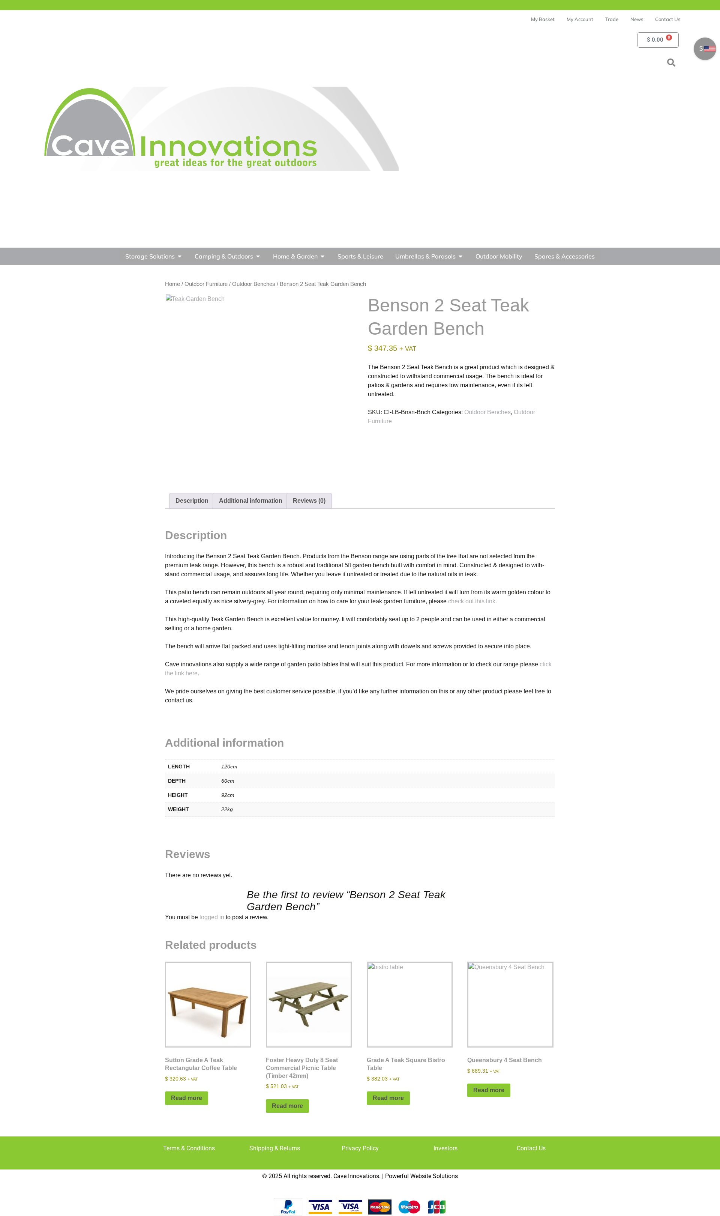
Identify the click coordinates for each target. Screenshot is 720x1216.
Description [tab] (192, 501)
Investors (446, 1148)
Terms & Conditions (189, 1148)
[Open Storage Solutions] (180, 256)
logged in (212, 917)
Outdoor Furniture (206, 284)
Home (172, 284)
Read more (186, 1098)
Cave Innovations (356, 1176)
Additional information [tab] (250, 501)
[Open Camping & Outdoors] (258, 256)
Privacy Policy (360, 1148)
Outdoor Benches (253, 284)
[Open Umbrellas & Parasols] (461, 256)
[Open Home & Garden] (323, 256)
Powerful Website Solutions (421, 1176)
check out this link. (472, 601)
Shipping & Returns (274, 1148)
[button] (671, 62)
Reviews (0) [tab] (309, 501)
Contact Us (531, 1148)
